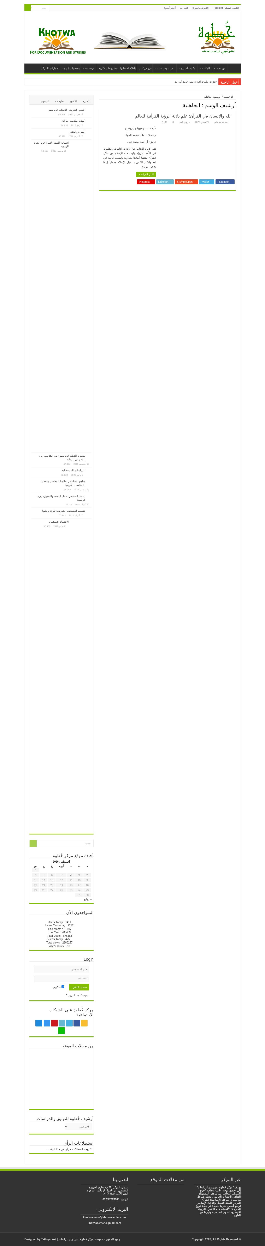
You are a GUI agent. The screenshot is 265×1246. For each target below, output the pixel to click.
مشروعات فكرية (108, 68)
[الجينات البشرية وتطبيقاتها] (41, 1072)
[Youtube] (64, 8)
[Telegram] (56, 8)
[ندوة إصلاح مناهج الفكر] (41, 1086)
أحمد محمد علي (221, 122)
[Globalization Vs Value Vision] (61, 1057)
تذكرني (57, 987)
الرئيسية (233, 68)
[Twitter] (72, 8)
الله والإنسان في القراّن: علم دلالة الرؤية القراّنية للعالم (183, 116)
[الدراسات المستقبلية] (89, 471)
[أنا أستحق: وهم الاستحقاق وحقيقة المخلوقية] (81, 1073)
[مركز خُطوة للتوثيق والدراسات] (218, 37)
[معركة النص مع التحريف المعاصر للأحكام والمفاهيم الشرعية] (41, 1058)
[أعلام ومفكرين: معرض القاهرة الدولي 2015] (61, 1072)
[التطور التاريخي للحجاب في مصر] (89, 110)
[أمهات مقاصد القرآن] (89, 121)
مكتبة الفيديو (188, 68)
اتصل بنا (184, 7)
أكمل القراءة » (146, 174)
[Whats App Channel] (52, 8)
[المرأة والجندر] (89, 132)
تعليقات (59, 101)
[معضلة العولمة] (182, 1188)
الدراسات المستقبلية (73, 470)
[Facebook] (76, 8)
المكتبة (206, 68)
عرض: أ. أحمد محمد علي (141, 141)
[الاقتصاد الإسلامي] (81, 675)
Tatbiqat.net (48, 1239)
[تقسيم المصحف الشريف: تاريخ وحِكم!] (89, 511)
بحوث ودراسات (165, 68)
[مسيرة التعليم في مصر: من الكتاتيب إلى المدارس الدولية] (89, 456)
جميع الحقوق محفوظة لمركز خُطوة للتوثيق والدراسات (89, 1239)
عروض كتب (145, 68)
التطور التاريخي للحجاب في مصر (66, 109)
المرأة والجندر (77, 131)
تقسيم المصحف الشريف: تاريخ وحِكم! (63, 510)
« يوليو (88, 899)
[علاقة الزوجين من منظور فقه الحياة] (176, 1188)
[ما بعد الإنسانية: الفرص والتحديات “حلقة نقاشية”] (61, 1086)
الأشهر (73, 101)
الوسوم (45, 101)
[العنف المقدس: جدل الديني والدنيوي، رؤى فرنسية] (89, 496)
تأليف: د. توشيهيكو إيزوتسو (140, 128)
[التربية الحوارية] (81, 1057)
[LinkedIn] (68, 8)
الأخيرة (86, 101)
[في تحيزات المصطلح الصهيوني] (81, 1100)
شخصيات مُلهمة (71, 68)
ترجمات (89, 68)
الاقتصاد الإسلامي (59, 521)
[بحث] (27, 8)
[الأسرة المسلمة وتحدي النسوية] (170, 1188)
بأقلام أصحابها (128, 68)
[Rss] (80, 8)
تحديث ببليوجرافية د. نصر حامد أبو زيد (196, 81)
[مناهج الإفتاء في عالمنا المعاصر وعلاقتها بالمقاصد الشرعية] (89, 482)
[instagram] (61, 8)
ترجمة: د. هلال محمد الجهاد (140, 135)
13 (51, 880)
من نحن (221, 68)
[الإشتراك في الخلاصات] (100, 105)
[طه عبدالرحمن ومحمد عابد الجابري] (164, 1188)
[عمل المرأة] (151, 1188)
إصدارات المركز (50, 68)
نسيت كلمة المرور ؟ (77, 995)
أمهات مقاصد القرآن (73, 120)
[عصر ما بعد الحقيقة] (157, 1188)
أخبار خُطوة (170, 7)
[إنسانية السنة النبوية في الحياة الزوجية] (81, 296)
